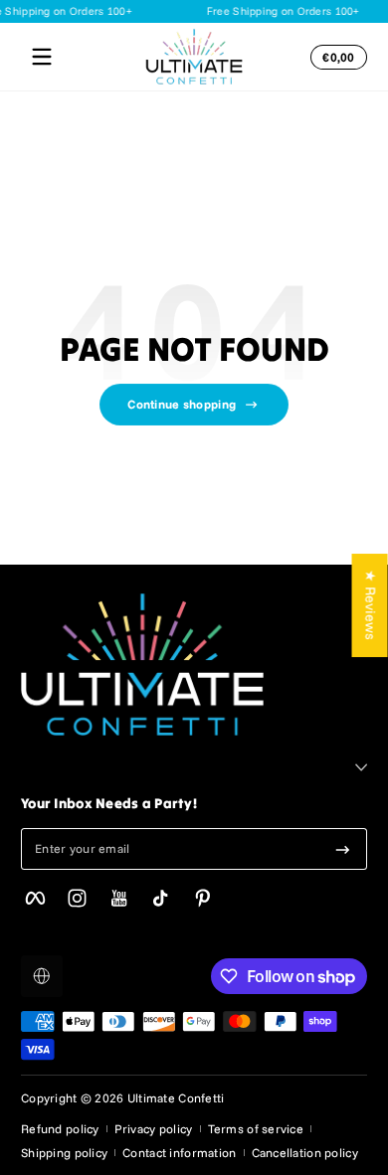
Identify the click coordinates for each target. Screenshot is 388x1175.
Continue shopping (181, 404)
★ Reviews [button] (371, 605)
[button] (335, 56)
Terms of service (255, 1128)
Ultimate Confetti (176, 1098)
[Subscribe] (342, 849)
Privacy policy (153, 1128)
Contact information (179, 1152)
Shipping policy (64, 1152)
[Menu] (42, 57)
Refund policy (60, 1128)
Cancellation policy (305, 1152)
